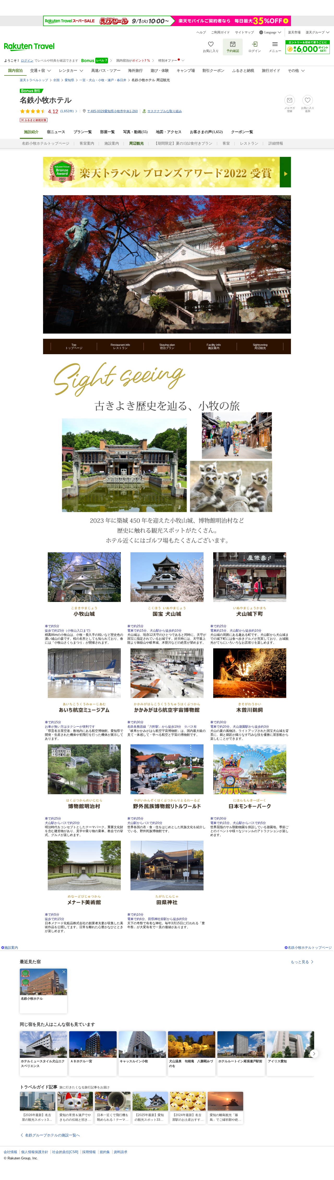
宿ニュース (56, 132)
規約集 (105, 1152)
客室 (226, 143)
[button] (64, 972)
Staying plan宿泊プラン (167, 346)
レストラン (249, 143)
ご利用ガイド (220, 32)
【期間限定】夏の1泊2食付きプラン (183, 143)
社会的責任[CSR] (65, 1152)
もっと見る (300, 962)
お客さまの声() (206, 132)
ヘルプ (201, 32)
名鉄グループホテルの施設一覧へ (52, 1135)
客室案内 (87, 143)
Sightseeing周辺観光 (260, 346)
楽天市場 (294, 32)
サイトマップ (244, 32)
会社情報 (10, 1152)
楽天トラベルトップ (34, 80)
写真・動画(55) (135, 132)
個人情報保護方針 (34, 1152)
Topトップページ (73, 346)
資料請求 (120, 1152)
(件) (67, 111)
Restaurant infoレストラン (120, 346)
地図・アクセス (169, 132)
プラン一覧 (83, 132)
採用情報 (89, 1152)
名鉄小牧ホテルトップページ (45, 143)
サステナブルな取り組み (164, 111)
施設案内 (111, 143)
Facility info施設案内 (214, 346)
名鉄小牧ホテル (46, 100)
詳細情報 (276, 143)
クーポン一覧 (242, 132)
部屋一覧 (107, 132)
